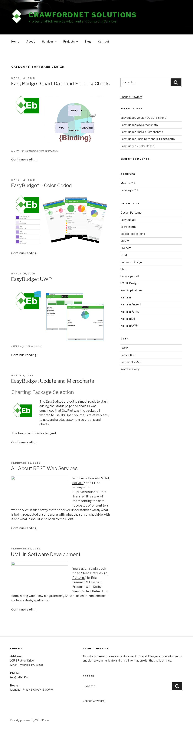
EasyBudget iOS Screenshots (139, 124)
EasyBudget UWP (31, 279)
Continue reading (23, 159)
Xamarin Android (130, 304)
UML (123, 269)
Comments (130, 362)
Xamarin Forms (129, 311)
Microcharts (128, 226)
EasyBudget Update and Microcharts (52, 381)
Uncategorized (129, 276)
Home (15, 41)
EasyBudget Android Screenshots (141, 131)
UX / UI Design (129, 283)
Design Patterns (130, 212)
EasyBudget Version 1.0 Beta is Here (143, 117)
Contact (103, 41)
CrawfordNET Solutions (82, 15)
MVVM (124, 240)
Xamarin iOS (128, 318)
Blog (88, 41)
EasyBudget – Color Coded (41, 185)
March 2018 (127, 183)
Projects (69, 41)
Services (48, 41)
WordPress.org (130, 369)
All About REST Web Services (44, 468)
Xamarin (125, 297)
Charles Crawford (131, 96)
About (30, 41)
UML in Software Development (45, 554)
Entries (127, 355)
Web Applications (131, 290)
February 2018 (129, 190)
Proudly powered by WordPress (30, 720)
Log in (124, 347)
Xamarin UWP (129, 325)
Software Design (131, 262)
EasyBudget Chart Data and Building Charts (60, 83)
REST (123, 255)
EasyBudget (128, 219)
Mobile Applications (132, 233)
